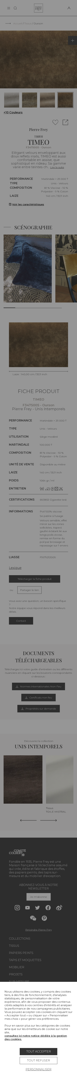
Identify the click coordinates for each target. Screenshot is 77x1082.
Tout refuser (38, 1060)
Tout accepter (38, 1051)
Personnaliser (38, 1069)
